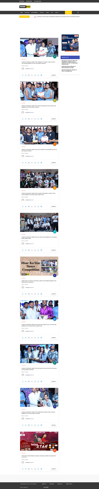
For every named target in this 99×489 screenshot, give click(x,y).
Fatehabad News (37, 1)
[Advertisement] (49, 27)
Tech (52, 12)
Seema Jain (31, 68)
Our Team (52, 483)
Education (27, 12)
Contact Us (59, 483)
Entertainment (34, 12)
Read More (54, 75)
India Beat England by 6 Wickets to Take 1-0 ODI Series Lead (69, 70)
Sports (56, 12)
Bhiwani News (29, 1)
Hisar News (21, 1)
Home (21, 12)
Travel (47, 12)
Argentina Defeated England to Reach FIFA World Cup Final (64, 16)
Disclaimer (46, 487)
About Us (44, 483)
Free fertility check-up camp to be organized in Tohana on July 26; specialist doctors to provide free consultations (70, 62)
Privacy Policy (69, 483)
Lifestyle (42, 12)
